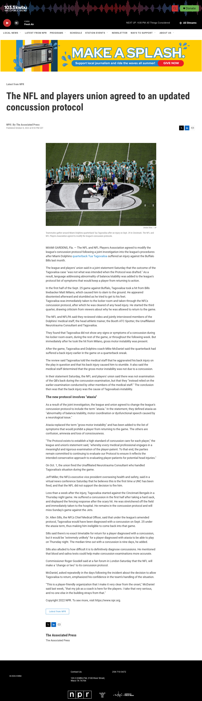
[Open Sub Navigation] (20, 33)
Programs (56, 33)
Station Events (95, 33)
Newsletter (120, 33)
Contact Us (76, 672)
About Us (165, 33)
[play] (7, 23)
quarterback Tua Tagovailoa (89, 256)
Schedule (76, 33)
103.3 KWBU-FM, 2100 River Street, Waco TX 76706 (88, 679)
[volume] (16, 23)
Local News (10, 33)
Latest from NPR (36, 33)
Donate (191, 8)
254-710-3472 (119, 672)
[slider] (21, 22)
